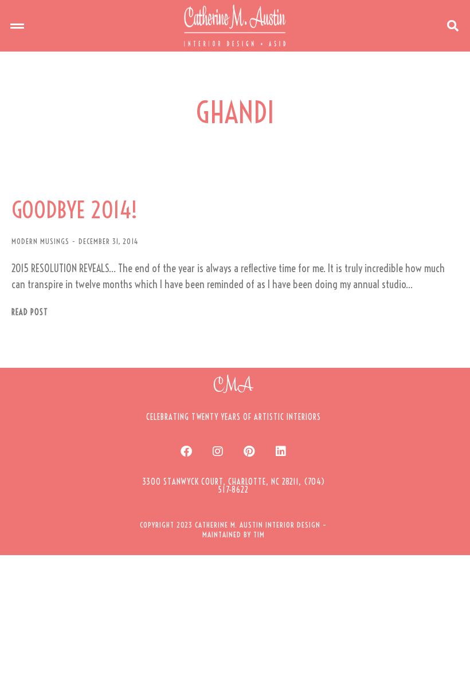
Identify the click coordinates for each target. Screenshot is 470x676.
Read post (29, 312)
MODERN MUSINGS (40, 241)
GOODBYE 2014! (74, 210)
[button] (17, 25)
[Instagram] (217, 451)
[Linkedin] (280, 451)
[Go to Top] (452, 658)
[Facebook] (186, 451)
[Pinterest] (249, 451)
